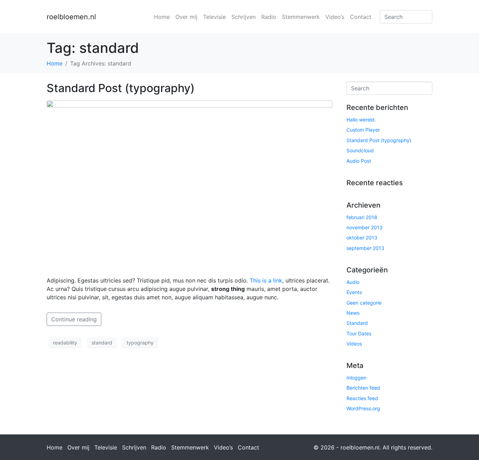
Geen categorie (364, 303)
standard (102, 343)
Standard (357, 323)
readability (65, 343)
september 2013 (365, 248)
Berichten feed (363, 388)
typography (140, 343)
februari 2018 (361, 217)
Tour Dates (358, 333)
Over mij (186, 16)
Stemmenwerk (301, 16)
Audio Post (358, 161)
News (352, 313)
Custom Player (363, 130)
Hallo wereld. (361, 120)
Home (162, 16)
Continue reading (74, 319)
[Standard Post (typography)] (189, 185)
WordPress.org (363, 408)
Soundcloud (360, 150)
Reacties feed (362, 398)
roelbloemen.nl (71, 17)
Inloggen (356, 378)
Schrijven (243, 16)
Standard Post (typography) (121, 88)
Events (354, 292)
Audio (352, 282)
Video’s (334, 16)
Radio (268, 16)
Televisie (214, 16)
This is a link (266, 280)
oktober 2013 (361, 238)
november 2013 (364, 227)
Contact (360, 16)
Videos (354, 344)
